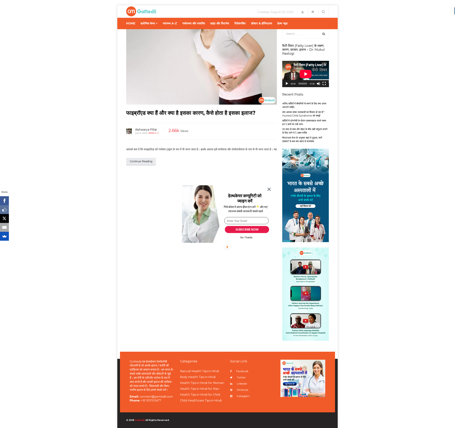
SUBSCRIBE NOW (246, 229)
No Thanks (246, 237)
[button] (244, 198)
